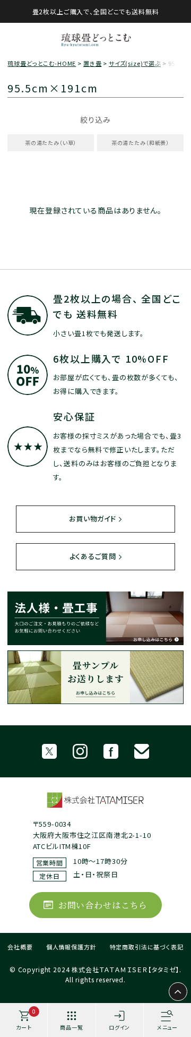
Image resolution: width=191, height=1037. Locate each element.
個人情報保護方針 (71, 946)
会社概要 (19, 946)
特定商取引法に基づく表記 (147, 946)
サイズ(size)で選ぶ (135, 63)
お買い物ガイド (92, 518)
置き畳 (92, 63)
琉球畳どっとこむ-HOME (41, 63)
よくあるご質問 (93, 556)
